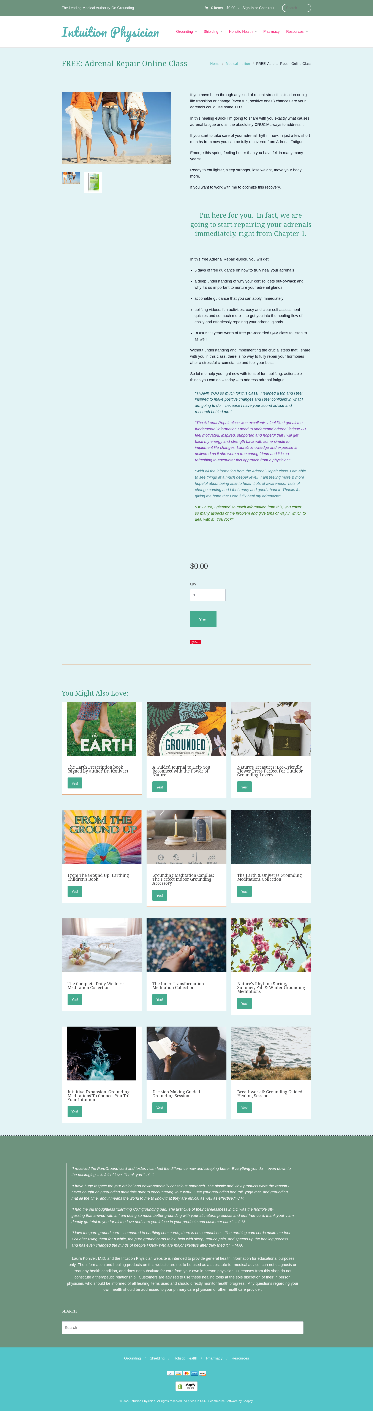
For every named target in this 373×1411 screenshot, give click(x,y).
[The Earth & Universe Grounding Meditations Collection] (271, 860)
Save (197, 642)
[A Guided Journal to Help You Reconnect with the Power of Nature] (186, 753)
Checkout (266, 8)
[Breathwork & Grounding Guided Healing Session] (271, 1053)
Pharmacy (271, 32)
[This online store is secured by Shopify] (186, 1386)
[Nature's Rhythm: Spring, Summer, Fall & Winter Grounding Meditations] (271, 952)
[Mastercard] (186, 1374)
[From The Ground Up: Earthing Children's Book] (102, 861)
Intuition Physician (110, 31)
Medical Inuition (238, 64)
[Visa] (178, 1374)
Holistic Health (241, 32)
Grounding (184, 32)
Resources (295, 32)
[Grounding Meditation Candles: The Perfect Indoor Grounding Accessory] (186, 840)
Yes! (203, 619)
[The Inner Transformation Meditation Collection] (186, 945)
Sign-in (248, 8)
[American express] (194, 1374)
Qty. (193, 584)
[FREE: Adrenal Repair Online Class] (71, 178)
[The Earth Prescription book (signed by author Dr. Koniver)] (101, 753)
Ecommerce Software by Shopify (230, 1401)
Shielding (211, 32)
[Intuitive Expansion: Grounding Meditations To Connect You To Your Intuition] (101, 1078)
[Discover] (202, 1374)
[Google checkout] (170, 1374)
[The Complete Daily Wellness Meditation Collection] (102, 945)
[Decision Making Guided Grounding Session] (186, 1053)
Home (215, 64)
